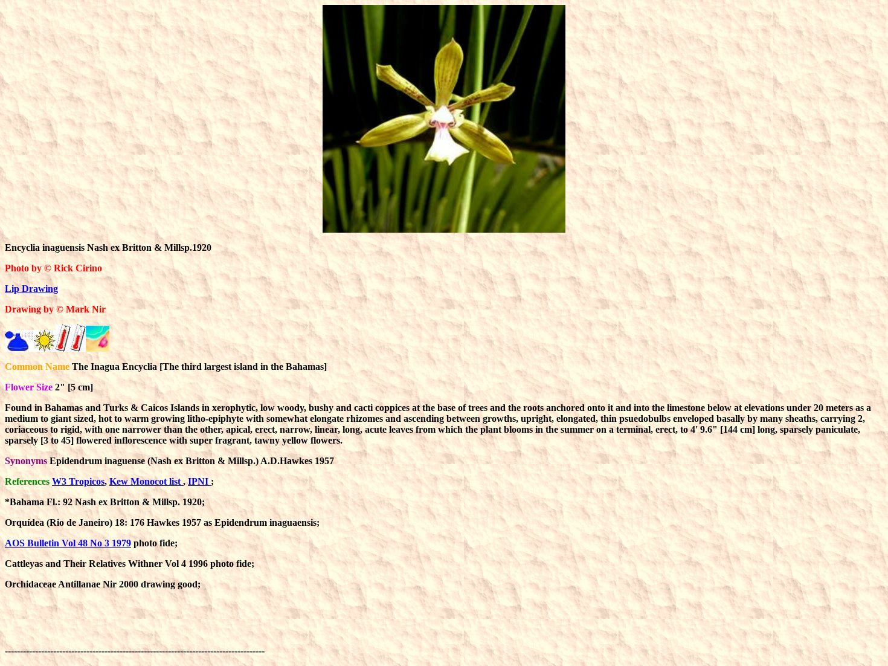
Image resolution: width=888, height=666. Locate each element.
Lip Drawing (31, 288)
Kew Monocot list (146, 481)
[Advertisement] (487, 627)
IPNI (199, 481)
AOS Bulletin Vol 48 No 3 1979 (68, 543)
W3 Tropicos (78, 481)
